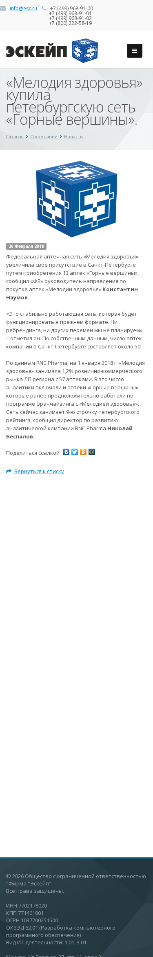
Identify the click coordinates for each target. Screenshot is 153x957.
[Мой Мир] (92, 452)
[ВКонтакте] (66, 452)
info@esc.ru (23, 8)
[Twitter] (74, 452)
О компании (44, 136)
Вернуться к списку (39, 471)
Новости (73, 136)
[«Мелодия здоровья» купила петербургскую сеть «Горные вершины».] (77, 164)
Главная (15, 136)
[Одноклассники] (83, 452)
